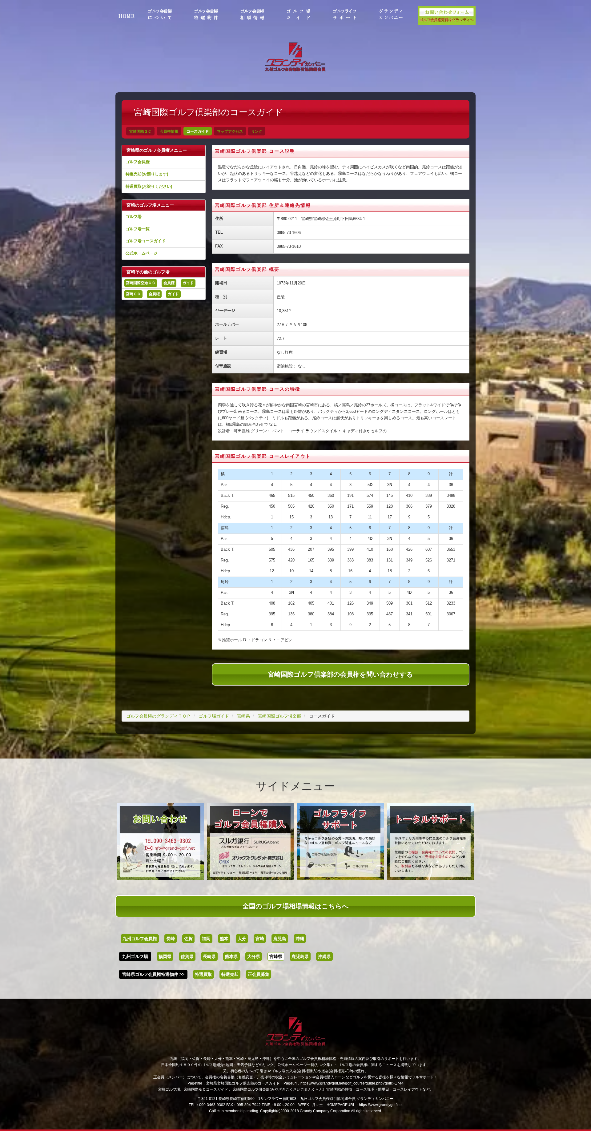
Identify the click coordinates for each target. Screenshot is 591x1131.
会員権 (169, 283)
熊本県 (231, 956)
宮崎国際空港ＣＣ (140, 283)
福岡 (206, 938)
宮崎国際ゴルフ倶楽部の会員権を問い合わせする (340, 674)
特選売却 (230, 974)
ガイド (188, 283)
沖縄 (300, 938)
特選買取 (203, 974)
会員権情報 (169, 131)
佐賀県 (187, 956)
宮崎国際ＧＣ (140, 131)
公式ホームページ (142, 253)
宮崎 (259, 938)
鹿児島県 (300, 956)
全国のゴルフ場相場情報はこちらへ (296, 906)
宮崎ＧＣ (133, 294)
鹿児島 (279, 938)
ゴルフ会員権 (138, 161)
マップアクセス (230, 131)
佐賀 (188, 938)
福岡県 (165, 956)
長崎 (170, 938)
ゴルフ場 (134, 216)
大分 (242, 938)
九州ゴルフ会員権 (140, 938)
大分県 (253, 956)
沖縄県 (324, 956)
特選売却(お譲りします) (147, 174)
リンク (256, 131)
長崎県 (209, 956)
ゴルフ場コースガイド (146, 241)
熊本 (224, 938)
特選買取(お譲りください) (149, 186)
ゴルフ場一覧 (138, 229)
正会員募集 (258, 974)
